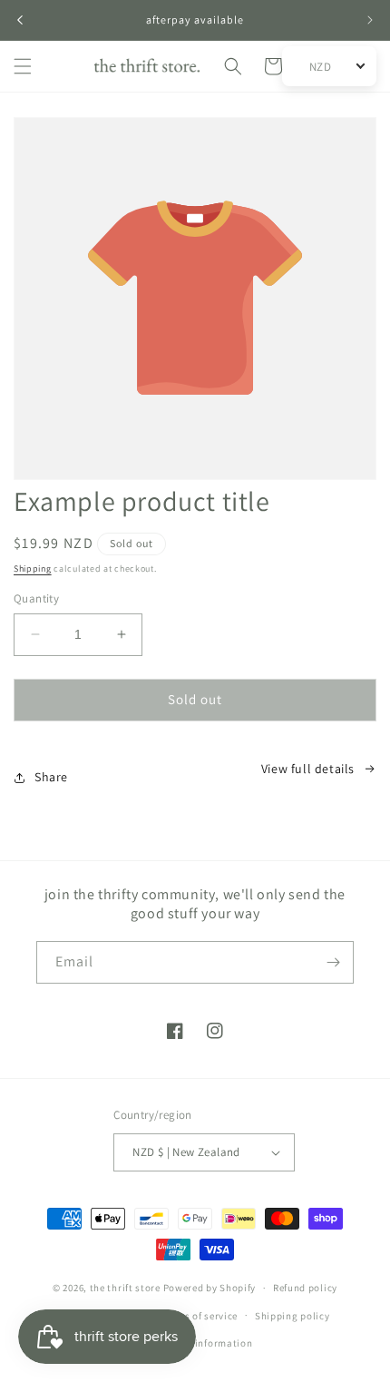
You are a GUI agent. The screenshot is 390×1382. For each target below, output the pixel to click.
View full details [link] (308, 768)
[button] (23, 66)
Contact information (203, 1343)
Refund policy (305, 1287)
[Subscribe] (333, 962)
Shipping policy (292, 1315)
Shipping (33, 568)
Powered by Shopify (210, 1287)
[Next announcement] (370, 20)
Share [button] (51, 777)
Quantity (36, 598)
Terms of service (199, 1315)
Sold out (195, 699)
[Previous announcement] (20, 20)
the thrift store (126, 1287)
